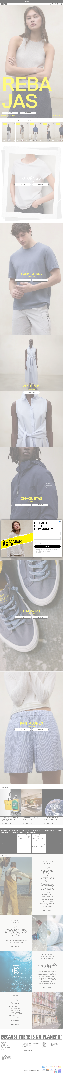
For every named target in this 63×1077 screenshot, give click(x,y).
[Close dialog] (60, 521)
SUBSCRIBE (47, 546)
